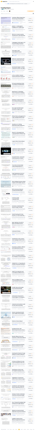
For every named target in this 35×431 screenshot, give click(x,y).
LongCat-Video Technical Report (18, 141)
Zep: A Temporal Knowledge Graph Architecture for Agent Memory (18, 403)
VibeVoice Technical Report (17, 321)
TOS (8, 429)
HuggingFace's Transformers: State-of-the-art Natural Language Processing (19, 378)
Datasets (25, 429)
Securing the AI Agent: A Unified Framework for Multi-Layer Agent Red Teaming (18, 67)
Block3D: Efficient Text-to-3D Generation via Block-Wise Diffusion (19, 337)
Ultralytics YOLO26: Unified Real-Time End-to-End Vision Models (18, 394)
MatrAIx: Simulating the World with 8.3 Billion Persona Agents (18, 313)
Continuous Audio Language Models (15, 198)
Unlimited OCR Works (16, 231)
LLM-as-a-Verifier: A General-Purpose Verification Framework (18, 76)
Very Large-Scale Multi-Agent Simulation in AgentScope (17, 108)
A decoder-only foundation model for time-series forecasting (18, 305)
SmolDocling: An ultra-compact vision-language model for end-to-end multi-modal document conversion (18, 239)
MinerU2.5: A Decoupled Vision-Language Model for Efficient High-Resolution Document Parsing (19, 133)
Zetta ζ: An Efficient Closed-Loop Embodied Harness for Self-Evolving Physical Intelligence (18, 280)
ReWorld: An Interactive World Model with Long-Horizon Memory (19, 411)
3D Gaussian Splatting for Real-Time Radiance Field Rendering (18, 84)
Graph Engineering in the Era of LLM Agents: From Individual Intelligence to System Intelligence (19, 174)
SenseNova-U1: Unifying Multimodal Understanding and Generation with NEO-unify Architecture (18, 125)
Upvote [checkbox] (30, 18)
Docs (33, 429)
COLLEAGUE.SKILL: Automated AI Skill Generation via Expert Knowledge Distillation (18, 157)
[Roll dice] (33, 13)
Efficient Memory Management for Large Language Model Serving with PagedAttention (18, 116)
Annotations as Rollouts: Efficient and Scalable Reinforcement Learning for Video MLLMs (18, 247)
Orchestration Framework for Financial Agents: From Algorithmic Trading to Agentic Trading (19, 296)
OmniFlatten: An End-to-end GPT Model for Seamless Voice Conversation (18, 370)
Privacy (11, 429)
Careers (16, 429)
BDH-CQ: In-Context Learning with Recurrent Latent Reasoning (18, 35)
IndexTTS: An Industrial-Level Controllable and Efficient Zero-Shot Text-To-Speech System (18, 272)
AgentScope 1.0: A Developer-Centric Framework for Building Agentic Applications (18, 92)
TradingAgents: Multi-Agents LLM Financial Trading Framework (18, 43)
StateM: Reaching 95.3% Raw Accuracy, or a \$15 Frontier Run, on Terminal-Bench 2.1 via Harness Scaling (19, 215)
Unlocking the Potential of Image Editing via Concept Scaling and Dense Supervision (18, 354)
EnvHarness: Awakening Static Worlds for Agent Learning (18, 206)
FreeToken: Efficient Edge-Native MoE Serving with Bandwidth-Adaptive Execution (18, 18)
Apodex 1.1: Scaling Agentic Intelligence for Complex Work (18, 27)
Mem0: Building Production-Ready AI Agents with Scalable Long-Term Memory (19, 182)
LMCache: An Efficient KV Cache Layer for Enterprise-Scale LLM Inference (18, 362)
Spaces (28, 429)
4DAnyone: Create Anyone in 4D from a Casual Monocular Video (18, 59)
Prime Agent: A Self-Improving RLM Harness (16, 51)
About (13, 429)
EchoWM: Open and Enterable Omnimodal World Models (17, 288)
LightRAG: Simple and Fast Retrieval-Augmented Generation (18, 419)
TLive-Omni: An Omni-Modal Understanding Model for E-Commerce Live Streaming (17, 166)
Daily (1, 11)
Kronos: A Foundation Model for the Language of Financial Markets (19, 255)
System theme (4, 429)
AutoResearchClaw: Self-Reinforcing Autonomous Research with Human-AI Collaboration (19, 329)
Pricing (31, 429)
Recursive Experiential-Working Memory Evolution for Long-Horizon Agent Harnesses (18, 345)
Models (22, 429)
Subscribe (25, 3)
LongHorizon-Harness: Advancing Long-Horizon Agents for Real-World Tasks (18, 149)
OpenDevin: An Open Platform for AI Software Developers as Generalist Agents (18, 100)
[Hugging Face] (19, 429)
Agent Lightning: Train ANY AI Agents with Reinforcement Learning (18, 223)
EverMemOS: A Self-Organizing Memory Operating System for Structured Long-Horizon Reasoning (18, 386)
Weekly (4, 11)
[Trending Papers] (9, 11)
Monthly (7, 11)
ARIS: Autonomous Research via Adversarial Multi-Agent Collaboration (17, 190)
